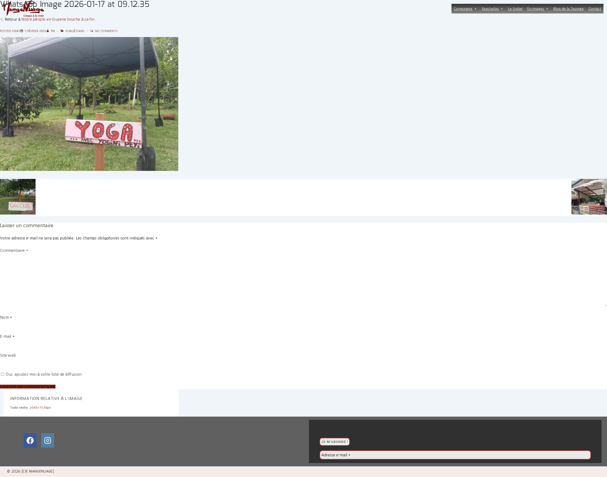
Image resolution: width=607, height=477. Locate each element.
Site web (8, 355)
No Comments (106, 31)
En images (535, 8)
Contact (595, 8)
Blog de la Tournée (568, 8)
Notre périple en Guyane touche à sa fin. (58, 19)
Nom (4, 317)
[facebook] (30, 440)
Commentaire (14, 250)
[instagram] (47, 440)
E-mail (5, 336)
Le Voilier (515, 8)
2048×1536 (38, 407)
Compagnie (463, 8)
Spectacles (490, 8)
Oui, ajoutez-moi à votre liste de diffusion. (44, 374)
